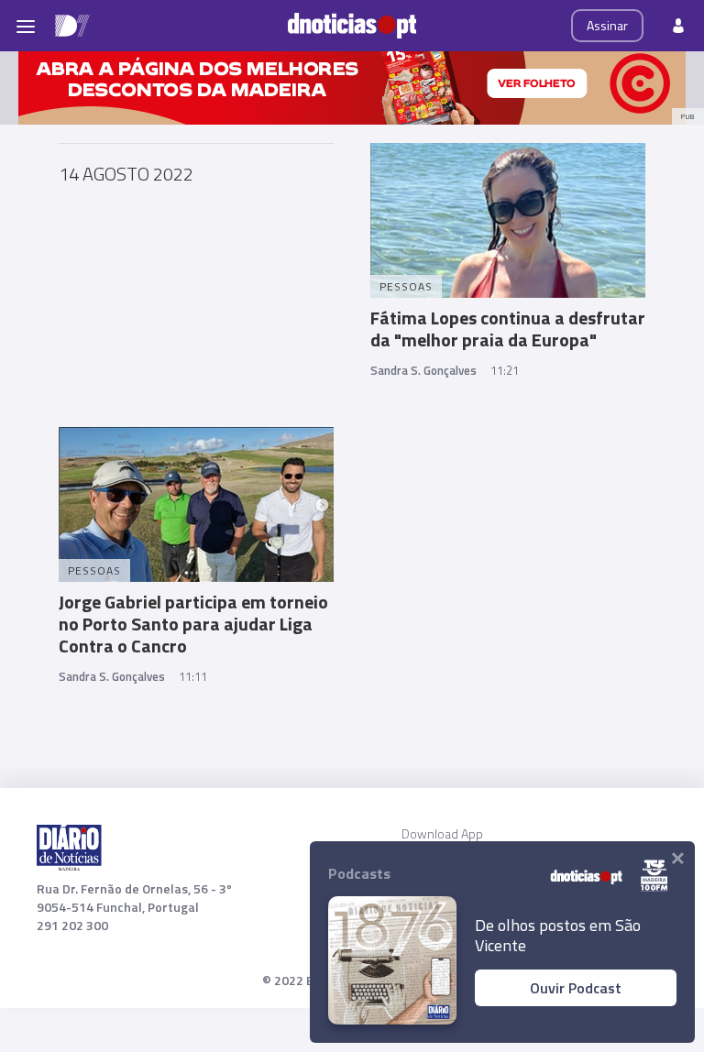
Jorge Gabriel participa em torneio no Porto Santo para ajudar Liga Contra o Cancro (193, 623)
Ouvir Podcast (576, 988)
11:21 (504, 370)
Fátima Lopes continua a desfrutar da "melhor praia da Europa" (507, 328)
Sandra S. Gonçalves (423, 370)
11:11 (193, 676)
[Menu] (25, 25)
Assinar (607, 25)
